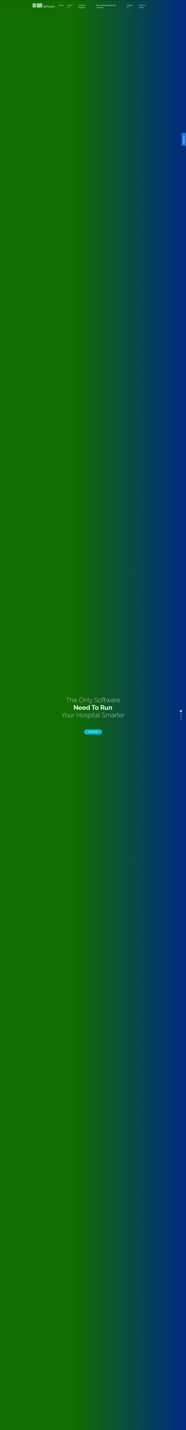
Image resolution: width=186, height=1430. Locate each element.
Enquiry (184, 139)
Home (61, 5)
